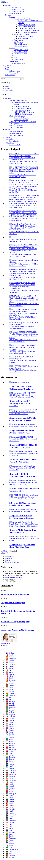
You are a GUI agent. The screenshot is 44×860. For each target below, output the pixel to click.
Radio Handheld (19, 63)
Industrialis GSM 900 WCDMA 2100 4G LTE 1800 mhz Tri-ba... (23, 341)
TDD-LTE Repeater (20, 46)
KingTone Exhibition (16, 11)
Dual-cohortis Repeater (26, 36)
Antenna (12, 55)
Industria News (14, 71)
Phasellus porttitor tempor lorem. (15, 594)
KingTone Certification (17, 9)
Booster (12, 48)
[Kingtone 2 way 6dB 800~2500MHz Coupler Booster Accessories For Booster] (24, 511)
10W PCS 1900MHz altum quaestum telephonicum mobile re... (22, 352)
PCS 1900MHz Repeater (26, 28)
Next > (5, 551)
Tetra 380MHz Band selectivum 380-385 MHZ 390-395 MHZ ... (23, 162)
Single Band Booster (21, 50)
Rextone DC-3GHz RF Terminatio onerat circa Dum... (22, 475)
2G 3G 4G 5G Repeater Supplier (15, 621)
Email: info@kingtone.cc (13, 577)
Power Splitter (18, 59)
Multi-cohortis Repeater (22, 34)
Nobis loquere (10, 75)
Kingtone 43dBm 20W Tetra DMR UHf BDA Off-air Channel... (23, 206)
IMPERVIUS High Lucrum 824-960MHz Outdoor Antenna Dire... (23, 265)
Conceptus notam (15, 13)
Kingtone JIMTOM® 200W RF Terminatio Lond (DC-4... (23, 446)
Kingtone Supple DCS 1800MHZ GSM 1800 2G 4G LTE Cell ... (23, 255)
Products (8, 15)
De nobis (8, 5)
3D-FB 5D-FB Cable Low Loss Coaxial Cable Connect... (22, 504)
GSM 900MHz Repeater (26, 25)
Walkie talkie (13, 61)
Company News (14, 73)
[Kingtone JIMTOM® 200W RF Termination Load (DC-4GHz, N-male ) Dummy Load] (24, 441)
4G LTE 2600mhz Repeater (27, 32)
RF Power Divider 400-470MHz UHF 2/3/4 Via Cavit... (23, 460)
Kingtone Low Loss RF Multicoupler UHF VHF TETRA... (19, 403)
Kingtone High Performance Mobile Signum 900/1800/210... (21, 327)
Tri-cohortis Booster (20, 54)
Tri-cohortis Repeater (25, 38)
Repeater (12, 17)
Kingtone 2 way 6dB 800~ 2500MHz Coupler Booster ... (22, 516)
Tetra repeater (18, 40)
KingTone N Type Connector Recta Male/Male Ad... (22, 545)
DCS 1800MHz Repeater (26, 27)
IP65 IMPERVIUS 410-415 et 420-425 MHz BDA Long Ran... (22, 176)
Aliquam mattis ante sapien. (13, 602)
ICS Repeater (18, 42)
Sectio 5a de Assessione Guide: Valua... (17, 630)
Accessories (13, 57)
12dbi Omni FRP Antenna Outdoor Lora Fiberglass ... (21, 387)
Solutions (8, 65)
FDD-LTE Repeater (20, 44)
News (7, 69)
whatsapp (4, 645)
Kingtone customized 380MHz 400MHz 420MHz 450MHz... (22, 419)
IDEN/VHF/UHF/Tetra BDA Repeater (22, 122)
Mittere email (5, 643)
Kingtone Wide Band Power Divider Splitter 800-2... (21, 431)
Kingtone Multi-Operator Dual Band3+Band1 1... (22, 531)
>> (9, 551)
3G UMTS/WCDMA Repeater (28, 30)
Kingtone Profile (15, 7)
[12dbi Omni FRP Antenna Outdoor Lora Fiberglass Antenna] (19, 382)
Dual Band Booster (20, 52)
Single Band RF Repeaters (23, 19)
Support (7, 67)
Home (7, 86)
